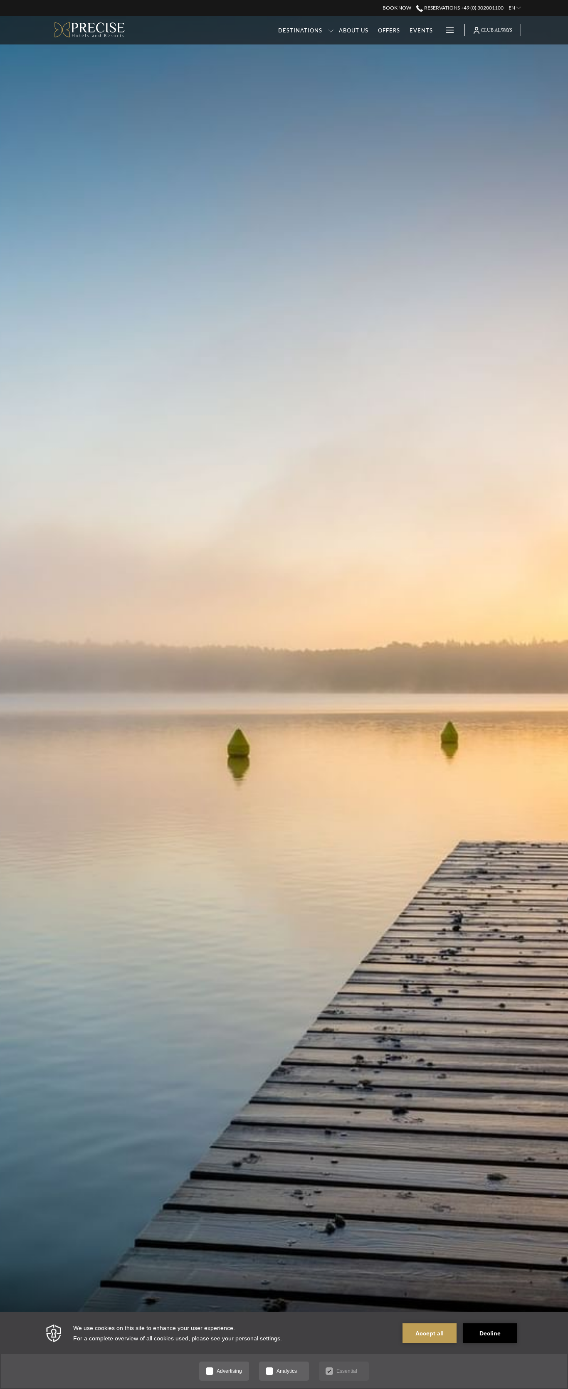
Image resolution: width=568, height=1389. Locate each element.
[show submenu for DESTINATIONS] (330, 30)
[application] (284, 1350)
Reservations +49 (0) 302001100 (463, 8)
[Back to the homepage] (89, 30)
